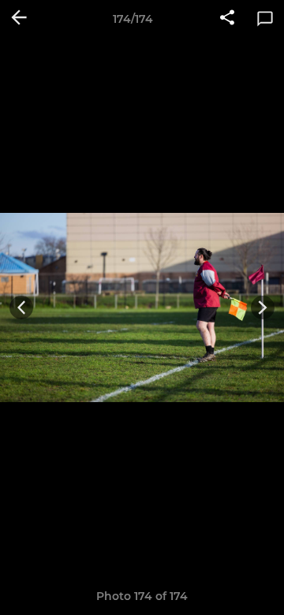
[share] (227, 19)
